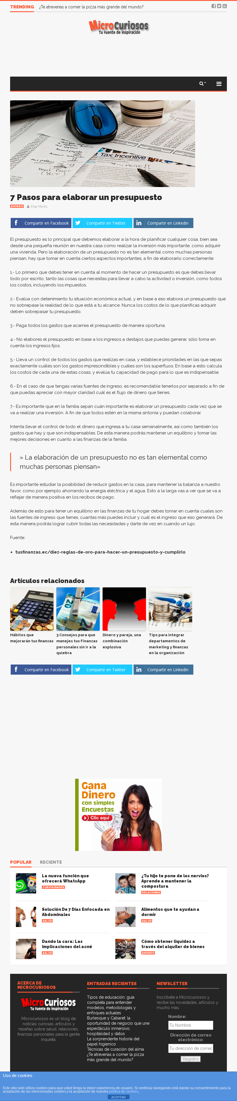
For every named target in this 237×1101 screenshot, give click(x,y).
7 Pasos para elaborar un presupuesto (86, 197)
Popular (21, 862)
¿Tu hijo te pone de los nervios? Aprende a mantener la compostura (175, 881)
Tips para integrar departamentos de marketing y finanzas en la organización (168, 644)
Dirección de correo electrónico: (190, 1037)
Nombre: (177, 1016)
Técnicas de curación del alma (115, 1049)
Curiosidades (53, 887)
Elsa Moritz (39, 206)
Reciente (51, 862)
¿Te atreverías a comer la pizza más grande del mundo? (91, 7)
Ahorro (17, 206)
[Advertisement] (118, 55)
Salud (47, 920)
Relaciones (151, 892)
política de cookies (123, 1091)
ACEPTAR (118, 1097)
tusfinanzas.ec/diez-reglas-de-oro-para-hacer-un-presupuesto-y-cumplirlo (100, 552)
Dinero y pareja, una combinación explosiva (122, 641)
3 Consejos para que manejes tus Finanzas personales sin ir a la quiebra (76, 644)
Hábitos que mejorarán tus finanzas (31, 638)
